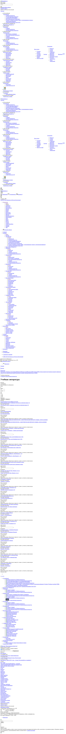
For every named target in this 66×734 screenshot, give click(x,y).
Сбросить (8, 399)
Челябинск (8, 205)
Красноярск (8, 213)
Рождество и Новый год (6, 371)
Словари (2, 376)
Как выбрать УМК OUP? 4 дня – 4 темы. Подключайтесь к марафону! (16, 660)
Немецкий (10, 250)
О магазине (8, 337)
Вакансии (3, 671)
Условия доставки (4, 679)
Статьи (2, 670)
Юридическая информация (6, 685)
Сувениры (10, 322)
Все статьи (3, 662)
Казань (7, 210)
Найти (2, 722)
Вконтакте (7, 363)
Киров (7, 211)
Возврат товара (4, 680)
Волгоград (8, 206)
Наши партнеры (4, 675)
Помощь (2, 677)
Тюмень (7, 226)
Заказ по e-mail (4, 682)
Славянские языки (12, 297)
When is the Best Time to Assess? (7, 665)
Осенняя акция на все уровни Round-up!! (10, 655)
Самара (7, 222)
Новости (2, 669)
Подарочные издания (19, 372)
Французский (11, 257)
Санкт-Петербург (9, 224)
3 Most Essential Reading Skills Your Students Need (11, 664)
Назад (7, 203)
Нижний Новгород (10, 216)
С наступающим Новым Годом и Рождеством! (11, 657)
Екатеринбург (9, 207)
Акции (2, 683)
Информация (3, 676)
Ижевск (7, 209)
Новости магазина (6, 649)
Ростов (7, 221)
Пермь (7, 220)
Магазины (3, 672)
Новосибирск (9, 217)
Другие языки (11, 304)
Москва (7, 214)
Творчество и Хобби (32, 372)
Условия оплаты (4, 678)
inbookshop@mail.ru (6, 361)
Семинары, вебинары (5, 684)
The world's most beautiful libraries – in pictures (10, 663)
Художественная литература (10, 376)
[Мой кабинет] (1, 188)
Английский (11, 238)
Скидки (2, 673)
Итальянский (11, 273)
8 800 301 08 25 (4, 8)
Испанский (10, 266)
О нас (2, 668)
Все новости (3, 653)
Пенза (7, 219)
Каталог (7, 235)
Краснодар (8, 212)
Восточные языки (12, 280)
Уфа (6, 227)
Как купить (8, 328)
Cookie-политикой (31, 730)
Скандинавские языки (13, 289)
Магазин (2, 667)
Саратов (7, 225)
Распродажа (10, 315)
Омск (7, 218)
